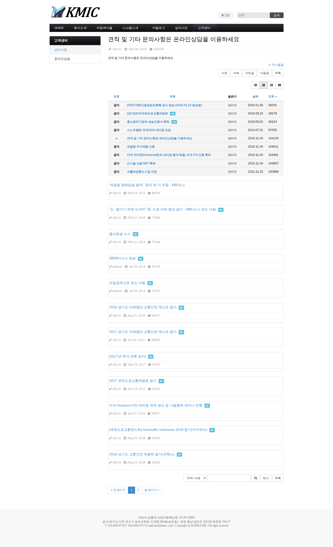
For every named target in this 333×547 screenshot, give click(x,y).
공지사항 (60, 50)
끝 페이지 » (151, 490)
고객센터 (204, 28)
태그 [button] (266, 478)
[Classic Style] (255, 85)
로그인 (225, 15)
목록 (278, 73)
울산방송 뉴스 (120, 234)
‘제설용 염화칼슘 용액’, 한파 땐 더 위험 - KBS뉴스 (147, 185)
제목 (173, 96)
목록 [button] (278, 478)
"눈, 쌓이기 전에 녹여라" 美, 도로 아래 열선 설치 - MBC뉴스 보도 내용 (162, 209)
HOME (59, 28)
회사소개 (80, 28)
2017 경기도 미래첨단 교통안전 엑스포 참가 (142, 332)
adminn (117, 266)
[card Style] (271, 85)
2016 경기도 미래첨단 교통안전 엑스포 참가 (142, 307)
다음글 (264, 73)
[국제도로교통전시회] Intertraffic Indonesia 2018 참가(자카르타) (158, 430)
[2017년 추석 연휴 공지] (127, 356)
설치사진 (181, 28)
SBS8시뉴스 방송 (122, 258)
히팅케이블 (104, 28)
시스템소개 (130, 28)
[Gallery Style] (279, 85)
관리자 (116, 49)
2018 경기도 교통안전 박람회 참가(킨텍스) (142, 454)
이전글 (249, 73)
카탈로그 (158, 28)
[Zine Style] (263, 85)
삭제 (236, 73)
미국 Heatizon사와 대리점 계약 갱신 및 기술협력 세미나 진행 (155, 405)
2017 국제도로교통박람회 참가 (133, 381)
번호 (116, 96)
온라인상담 (62, 59)
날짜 (255, 96)
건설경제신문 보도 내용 (127, 283)
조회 (271, 96)
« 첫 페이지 (118, 490)
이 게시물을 (276, 64)
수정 (224, 73)
